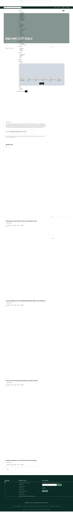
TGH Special (22, 20)
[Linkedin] (67, 7)
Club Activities (22, 34)
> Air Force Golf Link (22, 494)
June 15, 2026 (8, 462)
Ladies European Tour (23, 29)
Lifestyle (20, 59)
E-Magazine (21, 61)
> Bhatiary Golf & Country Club (23, 491)
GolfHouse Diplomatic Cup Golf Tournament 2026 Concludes (21, 460)
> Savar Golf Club (21, 489)
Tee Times (21, 50)
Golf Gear (20, 46)
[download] (24, 466)
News (20, 22)
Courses (20, 41)
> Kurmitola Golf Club (22, 486)
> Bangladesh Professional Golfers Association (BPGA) (27, 496)
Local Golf (20, 10)
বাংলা (19, 60)
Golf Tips (20, 52)
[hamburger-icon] (63, 10)
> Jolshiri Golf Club (21, 492)
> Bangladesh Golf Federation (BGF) (24, 482)
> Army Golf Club (21, 487)
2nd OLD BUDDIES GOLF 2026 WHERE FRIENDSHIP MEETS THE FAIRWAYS (25, 300)
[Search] (21, 7)
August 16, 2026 (9, 382)
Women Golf (22, 39)
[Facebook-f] (66, 7)
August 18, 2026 (9, 302)
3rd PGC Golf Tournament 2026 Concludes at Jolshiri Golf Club (22, 380)
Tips (20, 57)
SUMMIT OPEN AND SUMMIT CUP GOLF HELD (18, 131)
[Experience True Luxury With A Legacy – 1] (36, 1)
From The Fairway (23, 44)
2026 (21, 78)
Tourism (21, 32)
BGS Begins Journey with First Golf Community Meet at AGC (21, 221)
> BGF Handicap (21, 484)
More (20, 86)
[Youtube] (68, 7)
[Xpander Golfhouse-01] (59, 217)
